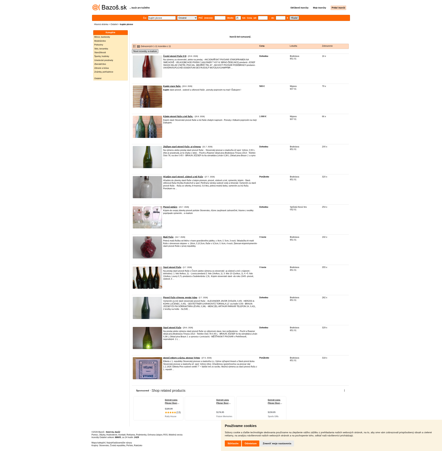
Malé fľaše (168, 237)
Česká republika (117, 445)
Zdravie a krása (101, 68)
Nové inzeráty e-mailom (145, 51)
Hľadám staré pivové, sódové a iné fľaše (183, 177)
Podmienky (141, 435)
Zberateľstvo (100, 64)
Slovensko (104, 445)
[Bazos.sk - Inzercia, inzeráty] (109, 9)
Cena (262, 46)
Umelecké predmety (103, 60)
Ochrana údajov (154, 435)
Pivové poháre (170, 207)
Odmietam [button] (251, 443)
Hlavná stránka (101, 24)
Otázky (102, 435)
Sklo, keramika (101, 49)
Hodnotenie (111, 435)
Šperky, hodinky (101, 56)
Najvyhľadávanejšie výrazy (119, 442)
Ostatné (114, 24)
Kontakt (122, 435)
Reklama (131, 435)
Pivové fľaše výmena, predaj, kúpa (180, 297)
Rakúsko (138, 445)
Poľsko (129, 445)
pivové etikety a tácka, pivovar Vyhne (181, 358)
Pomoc (95, 435)
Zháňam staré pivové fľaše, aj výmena (182, 146)
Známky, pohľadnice (103, 72)
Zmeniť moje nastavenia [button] (277, 443)
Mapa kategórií (98, 442)
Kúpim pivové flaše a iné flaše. (178, 116)
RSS (165, 435)
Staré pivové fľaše (172, 267)
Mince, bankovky (102, 37)
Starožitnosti (100, 52)
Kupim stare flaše (172, 86)
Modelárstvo (100, 41)
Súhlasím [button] (233, 443)
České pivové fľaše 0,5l (174, 56)
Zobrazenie (327, 46)
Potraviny (98, 45)
